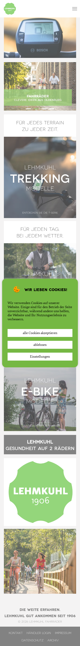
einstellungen (40, 357)
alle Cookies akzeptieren (40, 333)
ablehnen (40, 345)
